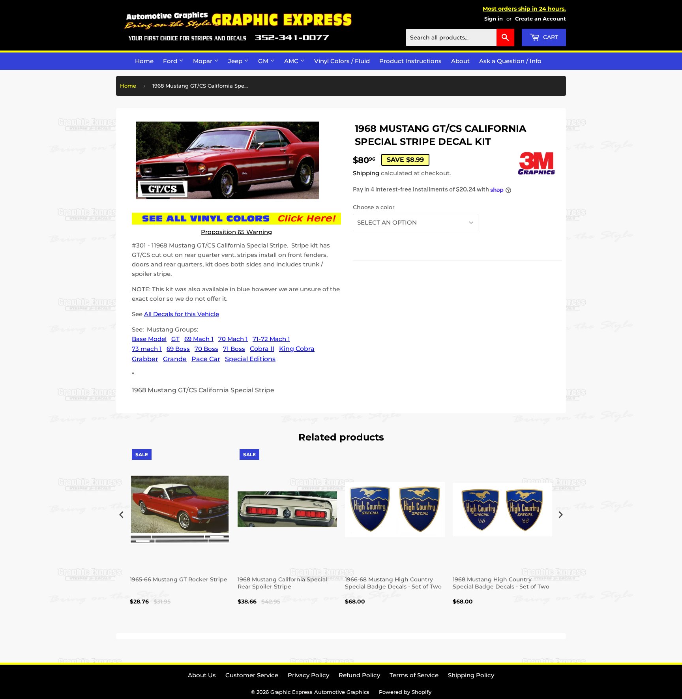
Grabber (145, 359)
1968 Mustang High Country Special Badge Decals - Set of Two (501, 583)
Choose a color (374, 207)
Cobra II (262, 348)
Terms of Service (414, 675)
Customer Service (251, 675)
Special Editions (250, 359)
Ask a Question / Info (510, 61)
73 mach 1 (147, 348)
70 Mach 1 (233, 339)
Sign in (493, 19)
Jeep (236, 61)
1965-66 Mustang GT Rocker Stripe (178, 579)
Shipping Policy (471, 675)
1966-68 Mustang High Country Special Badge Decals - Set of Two (393, 583)
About (460, 61)
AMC (292, 61)
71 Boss (234, 348)
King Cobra (297, 348)
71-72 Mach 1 (271, 339)
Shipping (366, 173)
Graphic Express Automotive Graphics (319, 692)
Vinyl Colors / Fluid (342, 61)
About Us (202, 675)
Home (144, 61)
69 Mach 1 (199, 339)
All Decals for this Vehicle (181, 314)
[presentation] (121, 514)
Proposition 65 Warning (236, 232)
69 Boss (178, 348)
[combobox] (460, 37)
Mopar (203, 61)
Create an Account (540, 19)
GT (175, 339)
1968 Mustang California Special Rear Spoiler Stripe (282, 583)
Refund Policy (359, 675)
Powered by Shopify (405, 692)
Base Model (149, 339)
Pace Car (205, 359)
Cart (549, 37)
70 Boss (206, 348)
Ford (171, 61)
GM (264, 61)
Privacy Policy (308, 675)
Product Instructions (410, 61)
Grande (175, 359)
